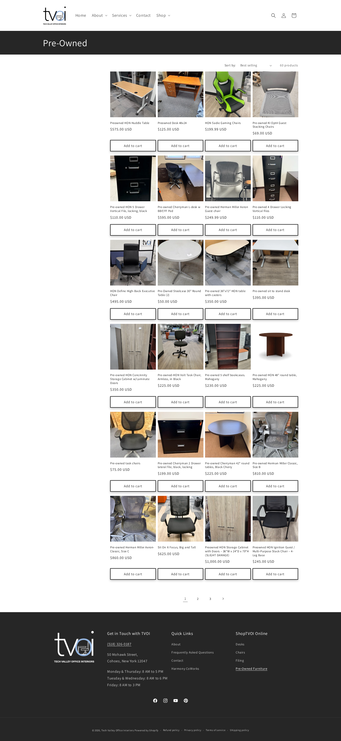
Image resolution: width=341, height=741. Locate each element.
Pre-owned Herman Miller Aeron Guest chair (226, 209)
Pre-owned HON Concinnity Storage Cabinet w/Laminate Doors (130, 379)
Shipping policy (239, 730)
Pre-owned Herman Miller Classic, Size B (275, 465)
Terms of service (215, 730)
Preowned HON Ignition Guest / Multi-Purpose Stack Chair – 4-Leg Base (274, 551)
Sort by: (230, 65)
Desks (240, 644)
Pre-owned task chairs (125, 463)
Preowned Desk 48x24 (172, 123)
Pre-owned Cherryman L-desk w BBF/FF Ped (179, 209)
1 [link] (185, 598)
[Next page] (223, 599)
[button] (99, 15)
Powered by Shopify (146, 730)
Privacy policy (192, 730)
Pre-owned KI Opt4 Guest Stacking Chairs (269, 125)
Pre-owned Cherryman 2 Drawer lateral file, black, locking (179, 465)
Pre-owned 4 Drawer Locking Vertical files (272, 209)
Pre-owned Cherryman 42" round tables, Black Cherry (227, 465)
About (176, 644)
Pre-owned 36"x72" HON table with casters (225, 293)
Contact (177, 660)
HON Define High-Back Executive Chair (132, 293)
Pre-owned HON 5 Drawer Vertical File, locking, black (128, 209)
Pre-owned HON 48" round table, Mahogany (275, 377)
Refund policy (171, 730)
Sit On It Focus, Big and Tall (177, 547)
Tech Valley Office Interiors (117, 730)
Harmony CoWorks (185, 668)
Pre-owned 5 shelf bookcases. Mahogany (225, 377)
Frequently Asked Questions (192, 652)
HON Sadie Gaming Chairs (223, 123)
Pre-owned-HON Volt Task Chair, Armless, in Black (179, 377)
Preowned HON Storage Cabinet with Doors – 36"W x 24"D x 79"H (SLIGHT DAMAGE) (227, 551)
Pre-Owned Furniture (251, 668)
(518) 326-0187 (119, 644)
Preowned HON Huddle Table (129, 123)
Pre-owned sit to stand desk (271, 291)
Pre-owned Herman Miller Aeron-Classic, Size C (132, 549)
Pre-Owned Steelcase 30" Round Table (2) (179, 293)
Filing (240, 660)
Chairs (240, 652)
